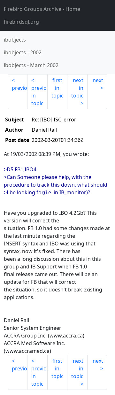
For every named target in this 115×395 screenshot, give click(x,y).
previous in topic (39, 95)
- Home (42, 8)
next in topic (77, 88)
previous (19, 87)
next (98, 80)
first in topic (57, 88)
